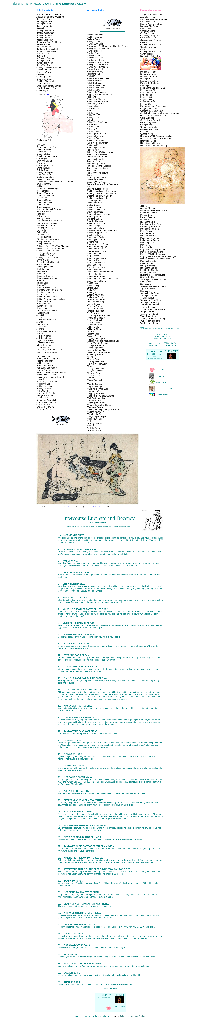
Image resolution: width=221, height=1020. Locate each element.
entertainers (59, 507)
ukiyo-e (69, 507)
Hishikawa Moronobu (99, 507)
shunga (80, 507)
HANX (48, 94)
